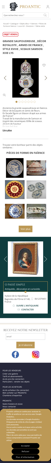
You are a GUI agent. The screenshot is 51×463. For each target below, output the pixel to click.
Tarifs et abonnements (12, 376)
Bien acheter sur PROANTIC (15, 393)
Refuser (25, 451)
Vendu (25, 78)
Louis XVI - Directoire (25, 26)
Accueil (6, 23)
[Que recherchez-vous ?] (45, 15)
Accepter (25, 446)
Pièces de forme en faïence (25, 153)
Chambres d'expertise (12, 395)
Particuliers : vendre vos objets (16, 381)
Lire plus (7, 130)
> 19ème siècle (39, 26)
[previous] (6, 259)
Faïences (34, 23)
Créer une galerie (10, 374)
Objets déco (24, 23)
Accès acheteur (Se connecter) (16, 390)
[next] (45, 259)
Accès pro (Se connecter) (13, 379)
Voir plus (25, 229)
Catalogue (14, 23)
